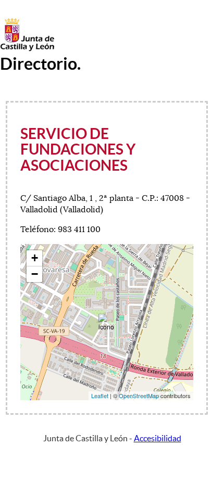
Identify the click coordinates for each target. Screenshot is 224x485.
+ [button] (34, 257)
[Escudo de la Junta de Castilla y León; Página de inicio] (27, 49)
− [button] (34, 273)
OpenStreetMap (139, 395)
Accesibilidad (157, 438)
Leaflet (99, 395)
